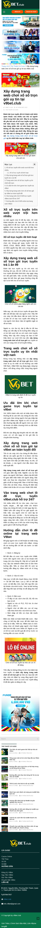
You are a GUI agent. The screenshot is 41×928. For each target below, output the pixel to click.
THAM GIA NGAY (31, 11)
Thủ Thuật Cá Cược (17, 66)
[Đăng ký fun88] (20, 712)
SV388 (3, 864)
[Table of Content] (34, 164)
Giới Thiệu (5, 923)
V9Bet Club (9, 107)
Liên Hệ (30, 923)
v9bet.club (7, 899)
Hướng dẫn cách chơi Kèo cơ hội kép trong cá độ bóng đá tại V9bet (23, 767)
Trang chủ (5, 66)
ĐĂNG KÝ (17, 11)
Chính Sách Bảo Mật (18, 923)
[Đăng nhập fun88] (20, 58)
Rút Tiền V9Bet (7, 877)
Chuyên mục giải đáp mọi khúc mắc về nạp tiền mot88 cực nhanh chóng (23, 827)
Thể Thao (4, 859)
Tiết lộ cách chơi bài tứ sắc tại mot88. (21, 783)
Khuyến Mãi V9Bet (8, 880)
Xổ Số (3, 861)
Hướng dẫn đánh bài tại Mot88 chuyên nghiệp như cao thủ (22, 801)
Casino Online (6, 856)
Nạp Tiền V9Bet (7, 875)
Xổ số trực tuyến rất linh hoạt (19, 173)
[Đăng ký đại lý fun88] (20, 21)
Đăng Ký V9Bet (7, 872)
